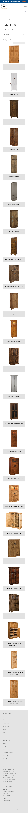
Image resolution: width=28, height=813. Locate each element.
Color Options (6, 759)
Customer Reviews (8, 752)
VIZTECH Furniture (19, 811)
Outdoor (5, 732)
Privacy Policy (21, 809)
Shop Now (23, 1)
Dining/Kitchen (10, 19)
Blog (4, 749)
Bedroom (5, 717)
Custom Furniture (7, 756)
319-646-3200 (6, 800)
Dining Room (6, 723)
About (4, 746)
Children (5, 720)
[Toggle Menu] (25, 6)
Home (4, 19)
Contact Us (6, 762)
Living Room (6, 726)
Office (4, 729)
